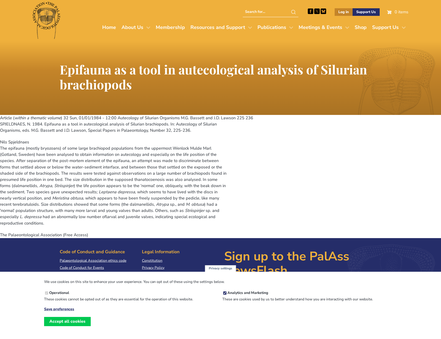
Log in (343, 11)
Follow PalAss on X (317, 11)
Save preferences (59, 309)
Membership (170, 27)
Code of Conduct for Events (82, 267)
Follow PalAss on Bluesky (323, 11)
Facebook (310, 11)
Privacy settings (220, 268)
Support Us (366, 11)
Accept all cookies (67, 321)
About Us (132, 27)
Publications (271, 27)
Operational (59, 292)
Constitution (152, 260)
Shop (361, 27)
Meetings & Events (320, 27)
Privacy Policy (153, 267)
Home (109, 27)
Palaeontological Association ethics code (93, 260)
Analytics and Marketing (247, 292)
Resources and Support (217, 27)
